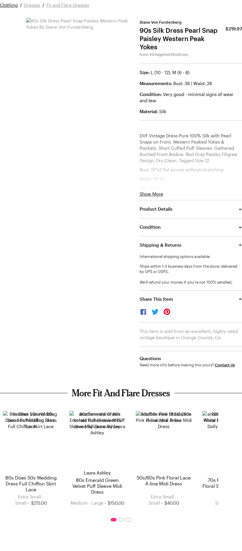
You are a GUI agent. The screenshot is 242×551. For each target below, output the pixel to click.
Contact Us (225, 365)
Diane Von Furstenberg (161, 22)
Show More (151, 194)
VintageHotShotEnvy (168, 54)
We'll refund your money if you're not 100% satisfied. (186, 282)
